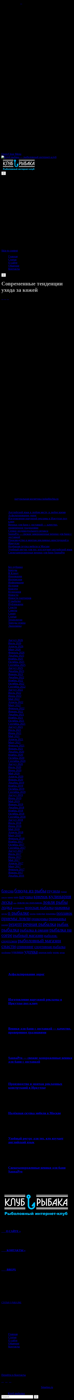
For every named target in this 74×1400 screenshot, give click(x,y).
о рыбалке (18, 913)
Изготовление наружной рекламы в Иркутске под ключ (35, 1001)
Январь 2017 (15, 872)
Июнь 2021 (14, 733)
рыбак (62, 924)
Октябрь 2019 (16, 788)
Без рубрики (15, 567)
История (13, 585)
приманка (57, 918)
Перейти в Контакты (13, 1374)
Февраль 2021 (16, 745)
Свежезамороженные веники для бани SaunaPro (36, 552)
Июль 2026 (14, 643)
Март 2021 (14, 742)
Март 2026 (14, 649)
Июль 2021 (14, 730)
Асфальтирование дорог (22, 515)
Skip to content (9, 250)
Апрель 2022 (15, 702)
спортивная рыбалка (49, 947)
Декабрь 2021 (16, 714)
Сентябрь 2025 (16, 665)
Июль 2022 (14, 692)
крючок (41, 896)
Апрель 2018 (15, 832)
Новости (13, 594)
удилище (17, 952)
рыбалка (10, 929)
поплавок (64, 913)
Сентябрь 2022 (16, 686)
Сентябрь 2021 (16, 723)
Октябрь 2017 (16, 844)
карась (10, 897)
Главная (13, 1334)
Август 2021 (15, 726)
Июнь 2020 (14, 770)
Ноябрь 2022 (15, 680)
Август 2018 (15, 819)
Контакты (14, 1346)
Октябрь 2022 (16, 683)
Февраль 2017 (16, 869)
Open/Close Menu (11, 154)
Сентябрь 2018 (16, 816)
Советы (12, 610)
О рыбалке (14, 601)
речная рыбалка (39, 924)
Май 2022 (14, 699)
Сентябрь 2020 (16, 761)
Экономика (15, 625)
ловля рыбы (55, 902)
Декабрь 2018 (16, 807)
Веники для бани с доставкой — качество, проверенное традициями (33, 526)
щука (62, 952)
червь (56, 952)
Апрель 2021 (15, 739)
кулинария (60, 896)
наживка (62, 907)
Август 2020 (15, 764)
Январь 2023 (15, 674)
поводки (40, 913)
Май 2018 (14, 829)
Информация (16, 582)
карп (16, 897)
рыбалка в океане (34, 930)
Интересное (15, 579)
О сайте (12, 1340)
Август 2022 (15, 689)
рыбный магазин (28, 935)
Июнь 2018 (14, 826)
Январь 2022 (15, 711)
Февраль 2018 (16, 838)
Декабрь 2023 (16, 671)
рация (4, 924)
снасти (8, 946)
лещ (14, 903)
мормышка (18, 908)
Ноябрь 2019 (15, 785)
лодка (6, 907)
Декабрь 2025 (16, 655)
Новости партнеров (19, 598)
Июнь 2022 (14, 695)
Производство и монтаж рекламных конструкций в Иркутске (35, 1085)
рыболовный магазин (39, 940)
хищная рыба (45, 952)
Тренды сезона (16, 622)
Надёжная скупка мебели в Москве (29, 546)
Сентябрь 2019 (16, 792)
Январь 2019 (15, 804)
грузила (53, 891)
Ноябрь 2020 (15, 754)
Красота (13, 588)
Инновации (15, 576)
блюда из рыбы (30, 890)
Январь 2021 (15, 748)
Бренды (12, 570)
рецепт (15, 924)
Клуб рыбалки (16, 1393)
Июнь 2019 (14, 798)
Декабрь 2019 (16, 782)
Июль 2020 (14, 767)
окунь (4, 914)
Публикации (15, 604)
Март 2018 (14, 835)
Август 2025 (15, 668)
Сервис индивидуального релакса (28, 530)
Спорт (12, 613)
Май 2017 (14, 860)
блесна (7, 891)
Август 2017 (15, 850)
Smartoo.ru (47, 1387)
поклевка (51, 913)
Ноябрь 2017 (15, 841)
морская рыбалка (39, 907)
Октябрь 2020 (16, 757)
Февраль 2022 (16, 708)
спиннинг (25, 946)
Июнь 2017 (14, 857)
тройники (6, 952)
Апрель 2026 (15, 646)
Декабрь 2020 (16, 751)
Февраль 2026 (16, 652)
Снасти (12, 607)
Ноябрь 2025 (15, 658)
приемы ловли (16, 918)
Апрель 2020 (15, 776)
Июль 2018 (14, 823)
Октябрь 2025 (16, 661)
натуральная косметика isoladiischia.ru (36, 498)
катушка (26, 897)
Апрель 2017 (15, 863)
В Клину (13, 573)
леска (7, 902)
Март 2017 (14, 866)
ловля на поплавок (29, 902)
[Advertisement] (37, 41)
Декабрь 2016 (16, 875)
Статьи (12, 616)
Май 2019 (14, 801)
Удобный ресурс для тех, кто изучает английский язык (40, 549)
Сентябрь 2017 (16, 847)
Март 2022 (14, 705)
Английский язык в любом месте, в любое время (37, 512)
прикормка (39, 919)
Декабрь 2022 (16, 677)
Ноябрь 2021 (15, 717)
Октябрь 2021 (16, 720)
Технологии (15, 619)
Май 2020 (14, 773)
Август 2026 (15, 640)
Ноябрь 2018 (15, 810)
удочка (31, 951)
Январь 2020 (15, 779)
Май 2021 (14, 736)
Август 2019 (15, 795)
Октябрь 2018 (16, 813)
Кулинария (14, 591)
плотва (33, 914)
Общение (13, 1343)
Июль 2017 (14, 854)
